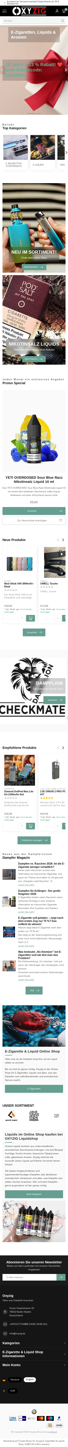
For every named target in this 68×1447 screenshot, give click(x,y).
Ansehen (32, 510)
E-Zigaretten (34, 1088)
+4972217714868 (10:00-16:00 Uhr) (28, 1324)
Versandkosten (26, 609)
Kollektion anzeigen (32, 840)
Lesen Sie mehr (26, 884)
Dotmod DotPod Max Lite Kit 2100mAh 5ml (18, 793)
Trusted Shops (25, 1441)
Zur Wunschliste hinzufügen (32, 520)
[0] (64, 11)
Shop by (41, 1431)
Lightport (52, 1431)
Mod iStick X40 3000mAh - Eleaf (19, 585)
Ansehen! (32, 632)
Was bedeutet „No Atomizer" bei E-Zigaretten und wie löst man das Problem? (40, 955)
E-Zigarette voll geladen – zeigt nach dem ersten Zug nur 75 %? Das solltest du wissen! (40, 921)
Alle (32, 990)
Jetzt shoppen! (34, 1194)
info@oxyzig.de (17, 1333)
